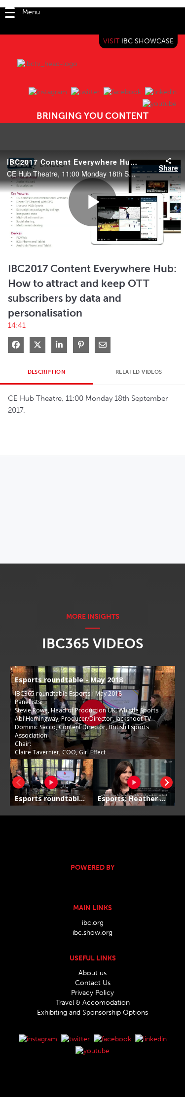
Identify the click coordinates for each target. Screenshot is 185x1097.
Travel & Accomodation (93, 1002)
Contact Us (93, 983)
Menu (31, 12)
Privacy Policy (92, 993)
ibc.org (93, 923)
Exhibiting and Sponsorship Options (92, 1012)
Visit (138, 41)
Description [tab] (46, 372)
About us (92, 973)
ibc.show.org (92, 932)
